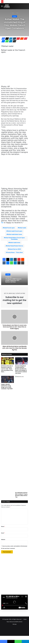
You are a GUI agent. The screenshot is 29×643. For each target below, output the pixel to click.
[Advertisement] (14, 70)
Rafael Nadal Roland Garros (14, 246)
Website (3, 539)
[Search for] (27, 6)
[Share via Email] (14, 41)
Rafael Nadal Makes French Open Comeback (15, 238)
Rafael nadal (22, 228)
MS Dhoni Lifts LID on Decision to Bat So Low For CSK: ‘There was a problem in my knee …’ (7, 369)
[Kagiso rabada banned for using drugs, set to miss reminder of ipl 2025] (7, 379)
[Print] (22, 262)
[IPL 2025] (7, 6)
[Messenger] (2, 41)
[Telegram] (10, 41)
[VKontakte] (4, 262)
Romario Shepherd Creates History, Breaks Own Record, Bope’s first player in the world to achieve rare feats (21, 369)
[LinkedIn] (10, 38)
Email (3, 533)
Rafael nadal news (14, 242)
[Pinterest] (17, 38)
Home (12, 13)
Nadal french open (9, 228)
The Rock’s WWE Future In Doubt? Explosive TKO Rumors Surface (13, 280)
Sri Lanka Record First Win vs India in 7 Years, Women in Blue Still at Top (21, 495)
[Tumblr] (14, 38)
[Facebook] (2, 38)
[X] (6, 38)
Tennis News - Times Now (15, 252)
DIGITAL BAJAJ (18, 621)
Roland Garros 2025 (15, 249)
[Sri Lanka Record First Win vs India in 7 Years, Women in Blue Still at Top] (21, 433)
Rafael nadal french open (14, 231)
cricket (17, 13)
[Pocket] (25, 38)
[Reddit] (21, 38)
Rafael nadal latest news (14, 234)
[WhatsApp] (6, 41)
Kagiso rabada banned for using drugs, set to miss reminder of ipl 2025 (7, 387)
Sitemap (14, 624)
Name (3, 526)
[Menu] (2, 6)
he (2, 222)
